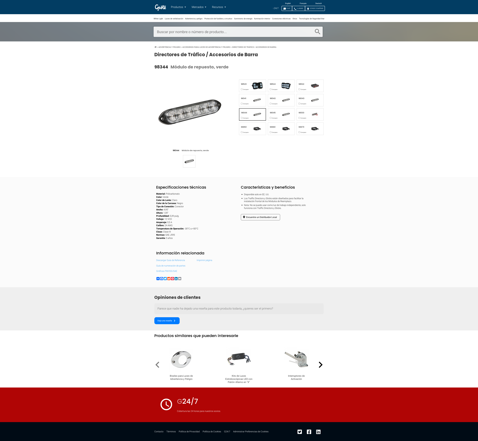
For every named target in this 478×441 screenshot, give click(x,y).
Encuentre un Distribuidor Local (261, 217)
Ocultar (466, 325)
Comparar (239, 402)
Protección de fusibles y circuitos (218, 18)
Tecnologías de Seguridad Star (311, 18)
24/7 (276, 8)
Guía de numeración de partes (170, 265)
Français (303, 3)
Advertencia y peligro (194, 18)
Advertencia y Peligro (169, 47)
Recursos (218, 7)
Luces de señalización (174, 18)
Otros (295, 18)
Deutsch (318, 3)
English (288, 3)
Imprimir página (204, 260)
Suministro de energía (243, 18)
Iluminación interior (262, 18)
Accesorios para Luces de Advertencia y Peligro (206, 47)
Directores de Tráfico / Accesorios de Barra (254, 47)
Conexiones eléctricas (281, 18)
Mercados (198, 7)
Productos (177, 7)
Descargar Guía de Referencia (170, 260)
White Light (158, 18)
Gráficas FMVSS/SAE (166, 271)
